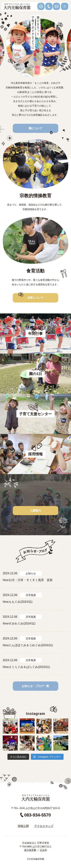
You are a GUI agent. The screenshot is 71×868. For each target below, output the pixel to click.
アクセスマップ (43, 825)
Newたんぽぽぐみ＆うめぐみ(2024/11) (28, 645)
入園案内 (35, 510)
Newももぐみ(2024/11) (17, 601)
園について (35, 128)
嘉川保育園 (30, 850)
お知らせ (31, 573)
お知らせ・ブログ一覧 (35, 685)
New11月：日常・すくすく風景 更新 (28, 580)
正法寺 (43, 850)
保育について (35, 297)
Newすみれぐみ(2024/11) (19, 623)
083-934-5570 (37, 815)
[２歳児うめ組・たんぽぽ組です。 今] (10, 726)
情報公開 (23, 825)
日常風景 (31, 595)
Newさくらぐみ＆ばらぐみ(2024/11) (26, 666)
